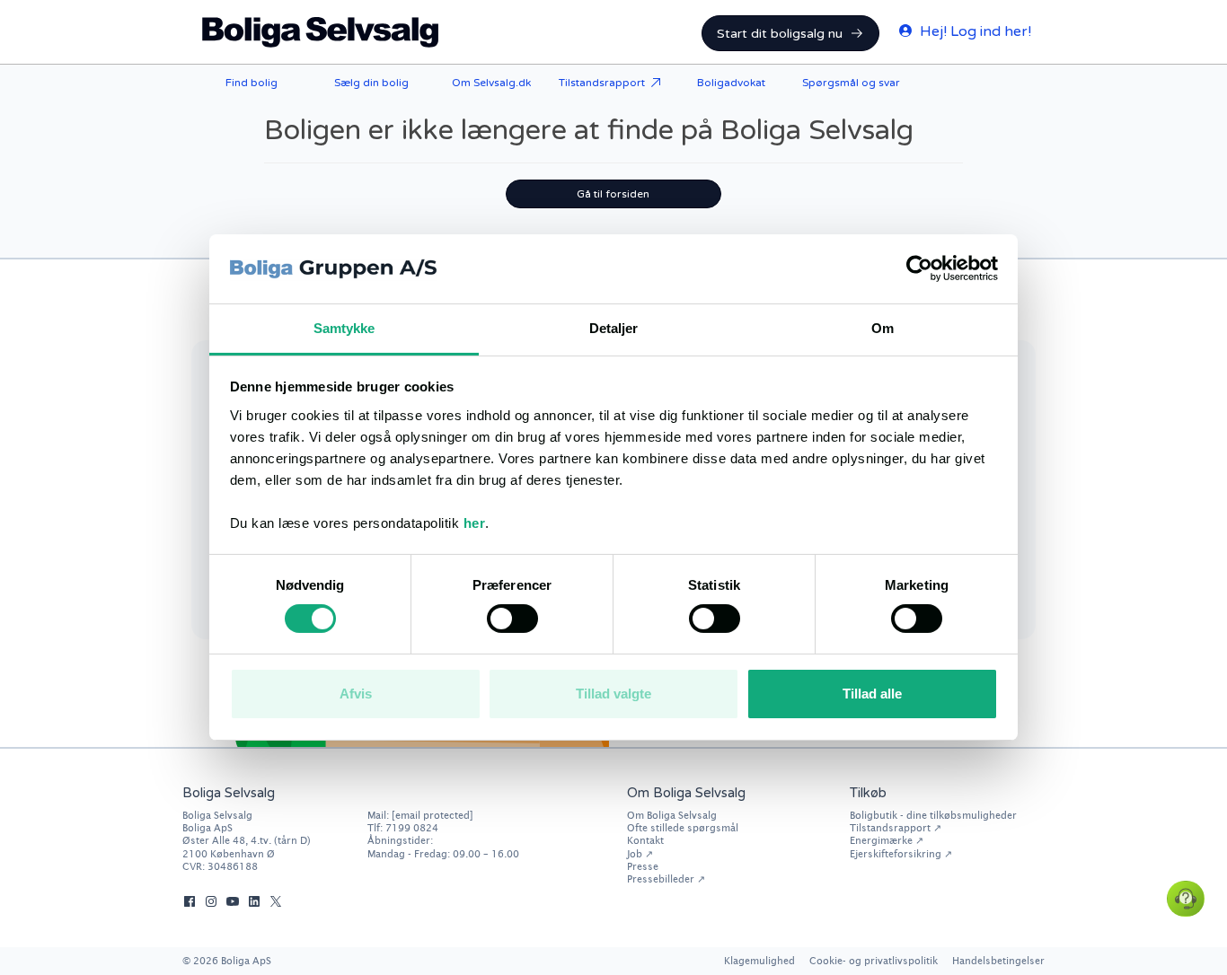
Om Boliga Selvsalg (672, 815)
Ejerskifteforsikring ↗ (901, 853)
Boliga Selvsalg (320, 32)
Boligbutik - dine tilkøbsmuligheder (933, 815)
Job (634, 853)
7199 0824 (411, 827)
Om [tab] (882, 328)
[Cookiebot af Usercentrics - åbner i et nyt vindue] (919, 268)
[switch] (512, 618)
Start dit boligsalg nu (780, 33)
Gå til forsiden (613, 194)
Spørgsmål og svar (851, 82)
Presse (642, 866)
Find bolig (251, 82)
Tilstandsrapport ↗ (895, 827)
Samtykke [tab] (344, 328)
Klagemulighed (759, 960)
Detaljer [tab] (614, 328)
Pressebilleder (660, 878)
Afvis (356, 693)
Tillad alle (872, 693)
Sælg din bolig (371, 82)
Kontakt (645, 840)
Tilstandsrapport (602, 82)
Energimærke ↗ (886, 840)
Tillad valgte (613, 693)
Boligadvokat (731, 82)
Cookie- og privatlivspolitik (873, 960)
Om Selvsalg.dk (491, 82)
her (474, 523)
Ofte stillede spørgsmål (682, 827)
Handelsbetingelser (998, 960)
